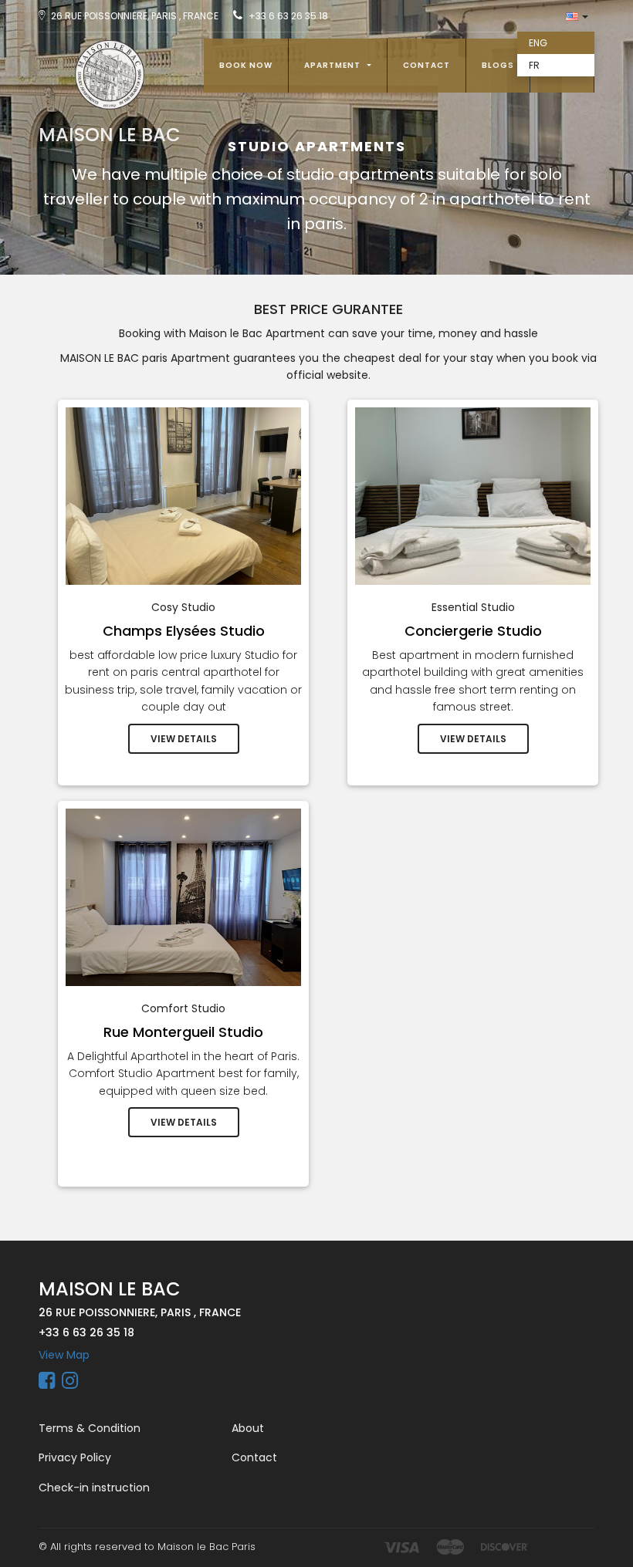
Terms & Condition (89, 1428)
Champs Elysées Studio (184, 630)
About (248, 1428)
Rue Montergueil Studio (183, 1032)
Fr (534, 65)
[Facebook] (47, 1383)
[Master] (450, 1546)
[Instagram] (70, 1383)
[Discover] (504, 1546)
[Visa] (401, 1546)
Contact (426, 65)
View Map (64, 1355)
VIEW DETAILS (184, 738)
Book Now (245, 65)
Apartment (333, 65)
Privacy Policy (75, 1457)
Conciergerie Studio (473, 630)
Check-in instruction (94, 1487)
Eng (538, 42)
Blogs (498, 65)
